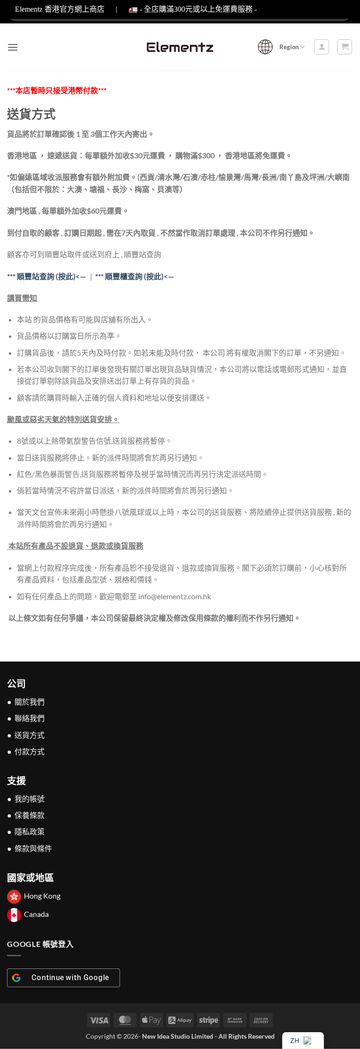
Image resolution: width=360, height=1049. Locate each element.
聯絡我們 (30, 718)
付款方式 (30, 751)
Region (289, 47)
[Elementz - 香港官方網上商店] (180, 47)
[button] (12, 47)
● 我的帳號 (26, 798)
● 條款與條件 (29, 848)
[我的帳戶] (321, 46)
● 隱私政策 (26, 831)
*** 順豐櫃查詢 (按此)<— (134, 276)
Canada (36, 913)
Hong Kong (42, 895)
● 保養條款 (26, 815)
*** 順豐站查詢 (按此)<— (46, 276)
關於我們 (30, 701)
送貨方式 (30, 734)
